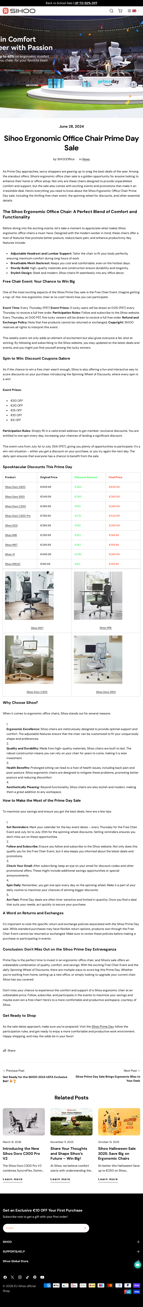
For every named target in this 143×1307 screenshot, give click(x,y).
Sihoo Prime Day (103, 1026)
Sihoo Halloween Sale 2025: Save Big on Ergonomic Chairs (117, 1153)
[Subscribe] (85, 1228)
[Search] (111, 11)
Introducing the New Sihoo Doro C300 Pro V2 (21, 1153)
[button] (135, 10)
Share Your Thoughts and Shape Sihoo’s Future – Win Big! (68, 1153)
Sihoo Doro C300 (37, 692)
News (86, 159)
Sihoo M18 (11, 535)
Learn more (13, 1179)
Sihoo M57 (37, 628)
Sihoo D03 (11, 525)
